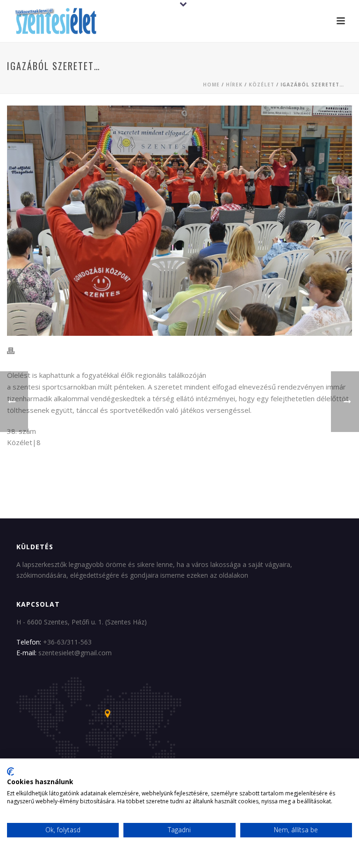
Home (211, 84)
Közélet (261, 84)
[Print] (15, 350)
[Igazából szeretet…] (179, 221)
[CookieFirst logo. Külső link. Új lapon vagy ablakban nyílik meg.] (10, 771)
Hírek (234, 84)
